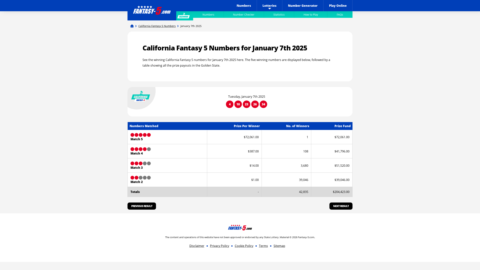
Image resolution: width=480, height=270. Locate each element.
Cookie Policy (244, 246)
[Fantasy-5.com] (152, 8)
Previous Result (141, 206)
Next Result (341, 206)
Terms (263, 246)
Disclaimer (196, 246)
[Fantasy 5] (132, 26)
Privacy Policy (219, 246)
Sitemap (279, 246)
